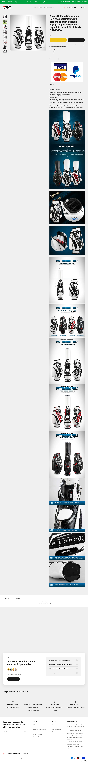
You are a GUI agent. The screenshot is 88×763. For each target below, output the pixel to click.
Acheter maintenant (76, 40)
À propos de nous (56, 731)
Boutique (41, 7)
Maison (36, 7)
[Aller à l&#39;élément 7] (5, 47)
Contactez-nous (50, 7)
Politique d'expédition (38, 731)
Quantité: (51, 56)
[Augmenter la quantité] (57, 58)
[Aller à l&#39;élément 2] (5, 22)
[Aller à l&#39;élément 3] (5, 27)
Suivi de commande (56, 729)
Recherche (54, 724)
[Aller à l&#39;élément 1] (5, 17)
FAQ (34, 724)
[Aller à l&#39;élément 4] (5, 32)
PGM (50, 35)
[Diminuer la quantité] (51, 58)
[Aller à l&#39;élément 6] (5, 42)
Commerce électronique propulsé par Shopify (22, 758)
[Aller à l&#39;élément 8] (5, 52)
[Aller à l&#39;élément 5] (5, 37)
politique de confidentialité (39, 727)
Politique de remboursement (39, 729)
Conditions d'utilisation (38, 734)
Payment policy (36, 736)
